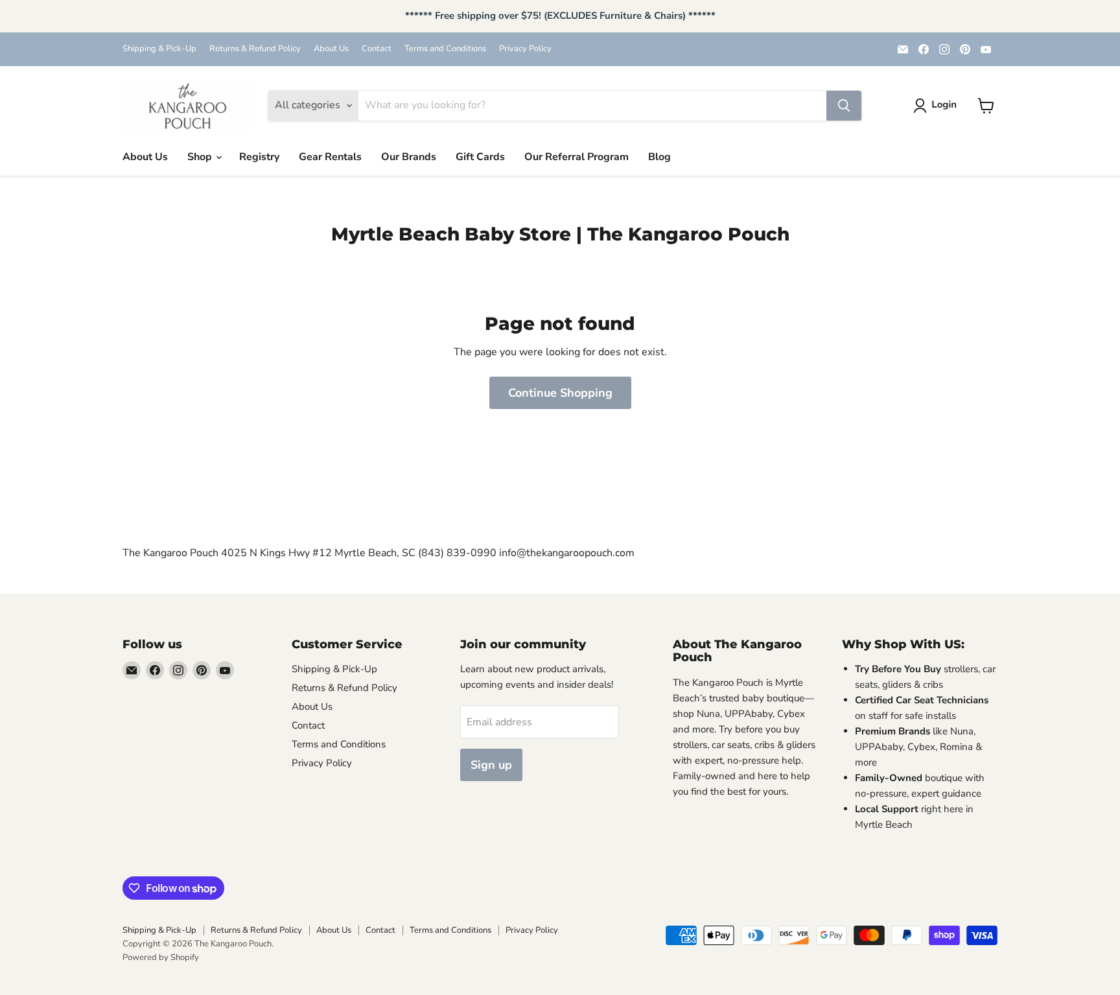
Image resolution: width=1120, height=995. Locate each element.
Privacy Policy (525, 49)
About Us (331, 49)
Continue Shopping (560, 393)
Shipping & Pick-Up (159, 49)
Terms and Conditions (445, 49)
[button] (937, 105)
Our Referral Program (576, 157)
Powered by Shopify (160, 957)
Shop (201, 157)
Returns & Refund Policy (255, 49)
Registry (259, 157)
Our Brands (408, 157)
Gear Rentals (330, 157)
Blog (659, 157)
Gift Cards (480, 157)
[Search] (843, 106)
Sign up (491, 765)
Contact (376, 49)
